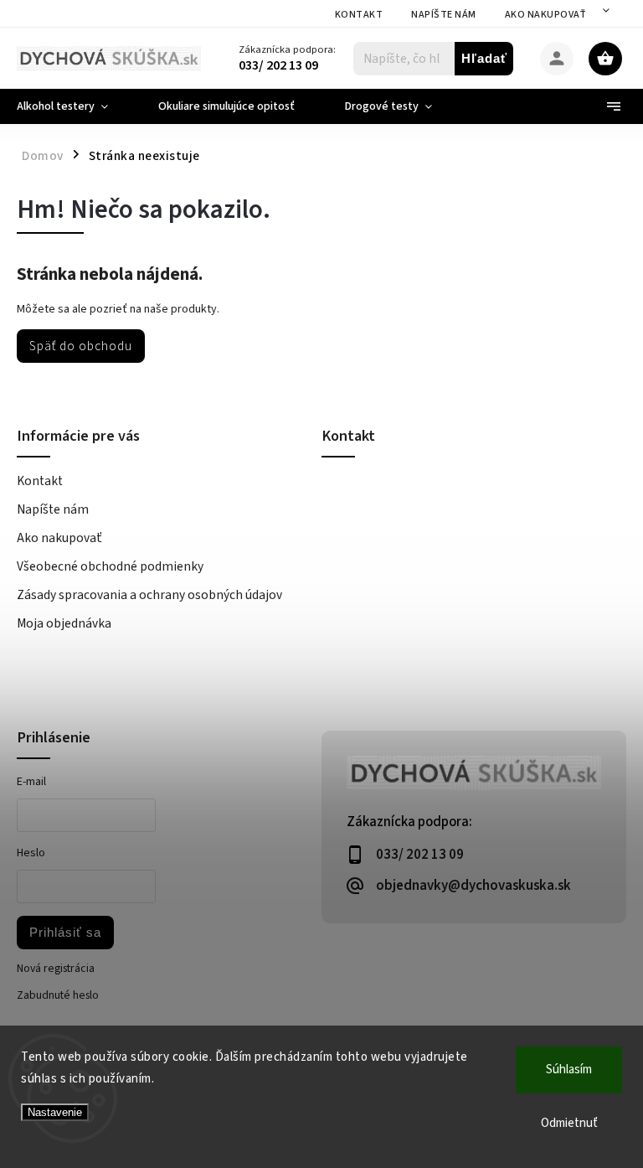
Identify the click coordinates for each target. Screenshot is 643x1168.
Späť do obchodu (80, 346)
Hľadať (484, 58)
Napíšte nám (443, 15)
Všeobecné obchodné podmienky (110, 566)
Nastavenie (55, 1112)
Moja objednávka (64, 623)
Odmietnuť (569, 1123)
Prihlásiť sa (65, 932)
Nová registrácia (56, 968)
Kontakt (359, 15)
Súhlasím (569, 1069)
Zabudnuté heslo (58, 995)
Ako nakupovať (546, 15)
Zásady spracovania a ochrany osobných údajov (149, 595)
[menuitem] (75, 106)
